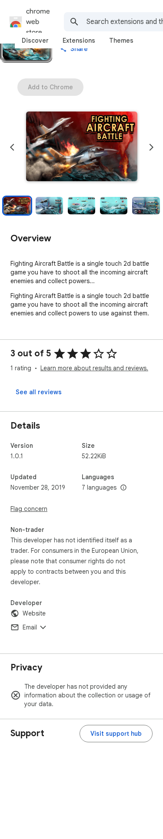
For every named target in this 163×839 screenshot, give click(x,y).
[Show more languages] (123, 488)
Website (34, 613)
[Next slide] (151, 147)
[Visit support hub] (116, 733)
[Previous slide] (12, 147)
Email (30, 627)
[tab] (35, 40)
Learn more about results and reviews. (94, 368)
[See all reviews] (38, 392)
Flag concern (28, 509)
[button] (82, 147)
